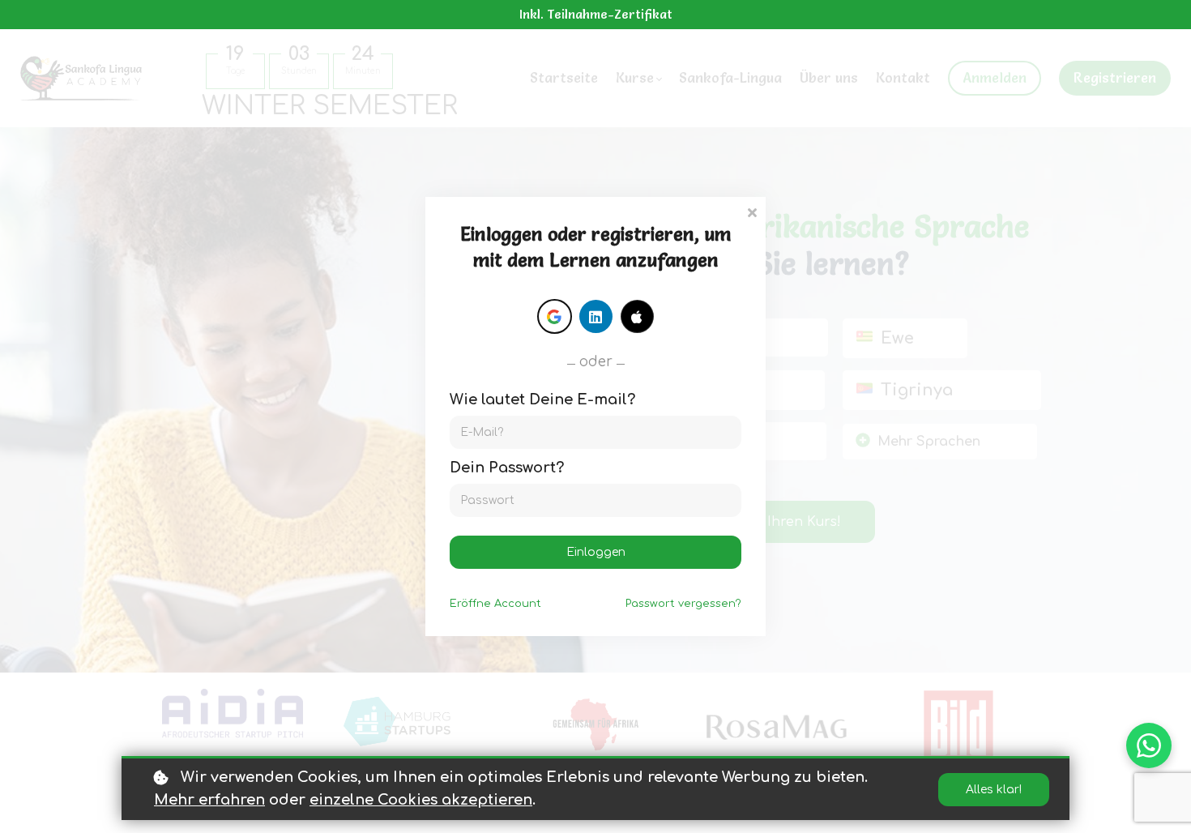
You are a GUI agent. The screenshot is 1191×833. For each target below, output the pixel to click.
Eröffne (495, 603)
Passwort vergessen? (683, 603)
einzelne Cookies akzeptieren (420, 800)
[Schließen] (752, 211)
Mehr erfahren (209, 800)
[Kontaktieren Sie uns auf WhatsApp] (1149, 745)
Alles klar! (994, 790)
